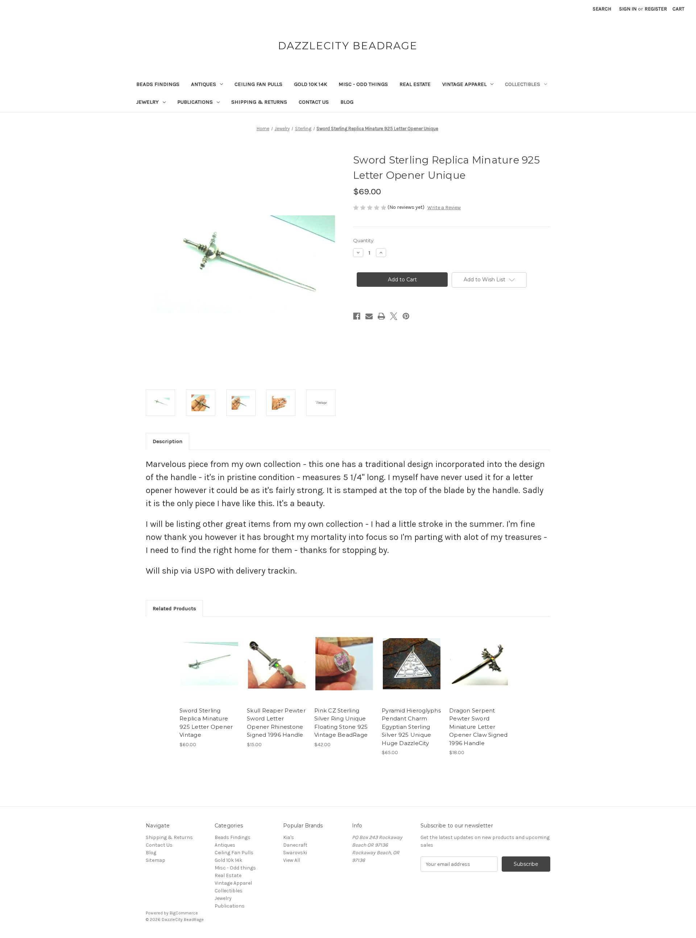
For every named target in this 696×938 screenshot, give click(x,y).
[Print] (381, 316)
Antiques (203, 84)
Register (656, 9)
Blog (346, 102)
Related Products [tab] (174, 608)
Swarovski (295, 853)
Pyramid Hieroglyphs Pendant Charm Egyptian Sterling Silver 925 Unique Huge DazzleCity (411, 727)
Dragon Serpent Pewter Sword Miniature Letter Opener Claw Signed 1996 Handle (478, 727)
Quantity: (363, 240)
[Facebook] (356, 316)
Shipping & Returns (259, 102)
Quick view (209, 657)
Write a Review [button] (444, 207)
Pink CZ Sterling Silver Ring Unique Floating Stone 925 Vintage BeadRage (341, 723)
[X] (393, 316)
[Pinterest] (406, 316)
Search (602, 9)
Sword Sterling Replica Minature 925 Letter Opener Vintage (206, 723)
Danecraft (295, 845)
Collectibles (522, 84)
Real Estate (415, 84)
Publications (195, 102)
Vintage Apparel (464, 84)
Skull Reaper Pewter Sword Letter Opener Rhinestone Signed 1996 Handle (276, 723)
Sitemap (155, 860)
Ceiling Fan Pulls (258, 84)
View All (291, 860)
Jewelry (147, 102)
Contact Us (314, 102)
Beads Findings (157, 84)
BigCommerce (184, 913)
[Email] (369, 316)
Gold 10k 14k (310, 84)
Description (167, 441)
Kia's (288, 837)
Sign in (628, 9)
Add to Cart (209, 670)
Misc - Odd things (363, 84)
